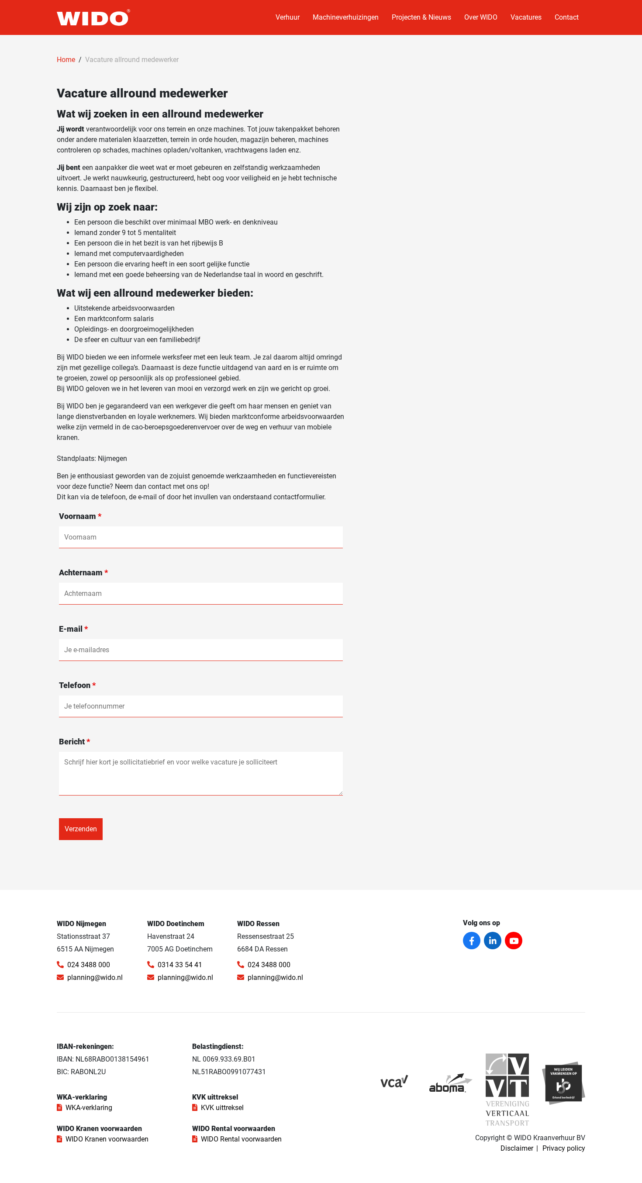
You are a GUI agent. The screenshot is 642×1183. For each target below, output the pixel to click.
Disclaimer (516, 1148)
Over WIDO (480, 17)
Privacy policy (563, 1148)
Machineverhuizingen (346, 17)
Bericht (74, 741)
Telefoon (77, 685)
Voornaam (80, 516)
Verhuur (288, 17)
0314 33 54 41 (180, 965)
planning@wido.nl (95, 977)
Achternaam (83, 572)
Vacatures (526, 17)
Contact (567, 17)
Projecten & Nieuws (421, 17)
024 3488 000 (88, 965)
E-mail (73, 629)
